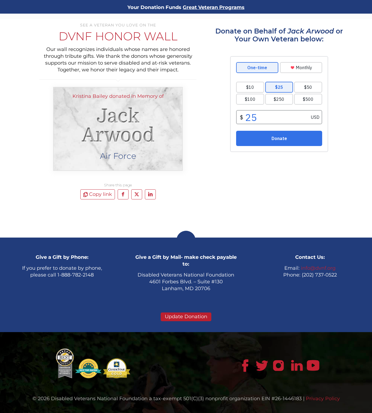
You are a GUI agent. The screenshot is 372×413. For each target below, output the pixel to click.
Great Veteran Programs (214, 7)
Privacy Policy (323, 399)
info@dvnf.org (318, 268)
